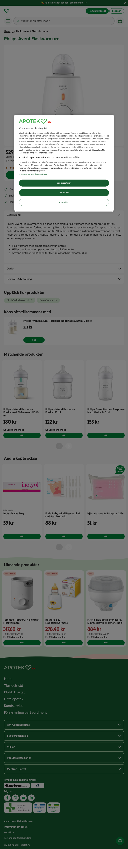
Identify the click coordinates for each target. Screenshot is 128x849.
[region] (64, 163)
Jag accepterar (64, 183)
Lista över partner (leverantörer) (33, 174)
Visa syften (64, 202)
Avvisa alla (64, 192)
